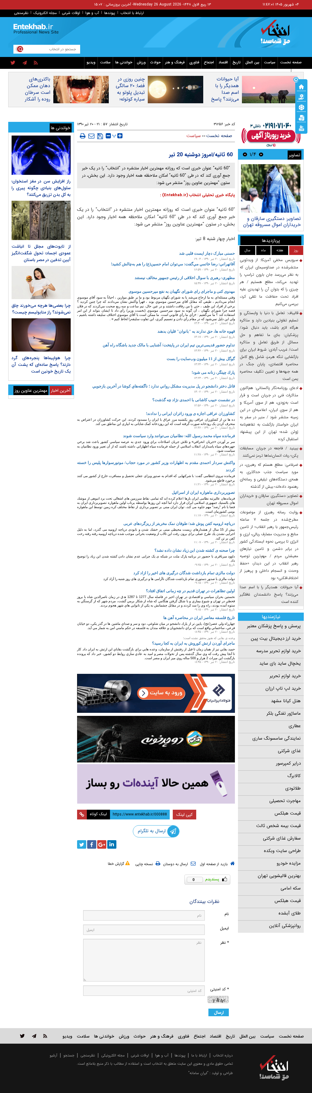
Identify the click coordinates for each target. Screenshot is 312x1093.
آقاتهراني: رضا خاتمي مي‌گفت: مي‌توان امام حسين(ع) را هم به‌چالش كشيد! (173, 264)
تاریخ (236, 62)
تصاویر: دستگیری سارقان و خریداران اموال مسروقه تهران (272, 221)
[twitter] (13, 63)
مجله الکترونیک (45, 13)
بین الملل (252, 62)
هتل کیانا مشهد (286, 701)
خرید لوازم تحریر (285, 676)
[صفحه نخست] (301, 86)
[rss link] (45, 1036)
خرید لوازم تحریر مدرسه (278, 651)
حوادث (155, 62)
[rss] (36, 63)
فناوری (194, 62)
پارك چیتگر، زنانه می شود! (213, 372)
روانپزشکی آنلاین (285, 925)
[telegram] (24, 63)
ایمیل (224, 928)
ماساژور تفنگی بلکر (284, 713)
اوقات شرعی (71, 13)
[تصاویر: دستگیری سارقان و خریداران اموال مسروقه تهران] (270, 188)
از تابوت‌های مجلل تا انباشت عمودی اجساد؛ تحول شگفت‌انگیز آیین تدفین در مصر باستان (41, 253)
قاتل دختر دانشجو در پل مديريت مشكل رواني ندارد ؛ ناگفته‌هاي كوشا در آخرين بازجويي (163, 386)
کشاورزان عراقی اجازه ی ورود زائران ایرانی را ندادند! (190, 413)
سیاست (269, 62)
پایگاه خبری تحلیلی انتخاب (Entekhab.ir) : (197, 195)
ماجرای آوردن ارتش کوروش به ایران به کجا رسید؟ (193, 643)
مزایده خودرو (289, 863)
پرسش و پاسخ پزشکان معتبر (274, 626)
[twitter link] (22, 1036)
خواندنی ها (123, 62)
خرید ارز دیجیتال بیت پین (276, 638)
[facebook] (91, 844)
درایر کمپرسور (288, 763)
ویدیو (91, 62)
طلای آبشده (289, 913)
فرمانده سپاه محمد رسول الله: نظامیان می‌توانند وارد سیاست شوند (179, 435)
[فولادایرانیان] (156, 693)
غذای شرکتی (289, 751)
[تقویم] (301, 117)
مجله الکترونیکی (113, 1055)
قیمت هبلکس (288, 813)
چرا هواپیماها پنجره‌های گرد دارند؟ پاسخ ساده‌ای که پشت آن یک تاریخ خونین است (41, 365)
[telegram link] (34, 1036)
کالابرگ (294, 776)
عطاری (295, 726)
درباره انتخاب (223, 1055)
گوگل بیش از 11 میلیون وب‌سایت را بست (201, 358)
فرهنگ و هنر (175, 62)
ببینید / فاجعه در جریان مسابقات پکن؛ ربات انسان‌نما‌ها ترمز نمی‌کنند (269, 452)
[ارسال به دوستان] (91, 136)
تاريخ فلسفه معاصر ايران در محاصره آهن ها (199, 617)
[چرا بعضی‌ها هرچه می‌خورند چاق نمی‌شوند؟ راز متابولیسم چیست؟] (41, 282)
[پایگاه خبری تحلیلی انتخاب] (277, 35)
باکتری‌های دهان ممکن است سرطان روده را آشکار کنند (37, 92)
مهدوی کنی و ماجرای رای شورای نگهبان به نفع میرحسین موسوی (182, 291)
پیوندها (109, 13)
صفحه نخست (291, 62)
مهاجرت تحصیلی (285, 801)
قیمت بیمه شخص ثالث (278, 825)
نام (227, 914)
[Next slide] (245, 154)
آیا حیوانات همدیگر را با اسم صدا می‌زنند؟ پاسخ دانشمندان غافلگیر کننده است (225, 99)
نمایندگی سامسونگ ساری (276, 738)
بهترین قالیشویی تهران (279, 875)
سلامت (105, 62)
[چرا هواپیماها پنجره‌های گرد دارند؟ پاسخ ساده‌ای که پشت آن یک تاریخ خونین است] (41, 335)
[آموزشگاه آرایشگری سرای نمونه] (156, 784)
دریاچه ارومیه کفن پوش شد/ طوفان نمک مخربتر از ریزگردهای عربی (179, 523)
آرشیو (53, 1055)
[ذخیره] (100, 136)
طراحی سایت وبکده (282, 850)
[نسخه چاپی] (83, 136)
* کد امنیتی (219, 989)
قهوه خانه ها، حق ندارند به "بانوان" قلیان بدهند (196, 331)
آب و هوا (92, 13)
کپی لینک (184, 814)
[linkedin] (111, 844)
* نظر (224, 942)
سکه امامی (291, 888)
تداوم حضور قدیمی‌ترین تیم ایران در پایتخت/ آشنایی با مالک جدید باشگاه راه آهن (169, 345)
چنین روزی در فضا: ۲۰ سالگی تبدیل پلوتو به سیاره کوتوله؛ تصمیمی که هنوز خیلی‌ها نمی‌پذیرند (128, 99)
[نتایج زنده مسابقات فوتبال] (301, 127)
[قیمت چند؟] (301, 96)
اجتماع (209, 62)
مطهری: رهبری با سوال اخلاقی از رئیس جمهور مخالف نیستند (185, 277)
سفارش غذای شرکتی (282, 838)
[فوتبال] (301, 106)
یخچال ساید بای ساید (280, 663)
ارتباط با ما (199, 1055)
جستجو (68, 1055)
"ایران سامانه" (198, 1073)
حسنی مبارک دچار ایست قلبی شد (207, 253)
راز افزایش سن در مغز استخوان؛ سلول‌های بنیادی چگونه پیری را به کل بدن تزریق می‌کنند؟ (41, 188)
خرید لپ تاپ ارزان (283, 688)
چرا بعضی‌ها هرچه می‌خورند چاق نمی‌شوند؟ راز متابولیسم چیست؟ (41, 309)
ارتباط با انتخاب (132, 13)
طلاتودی (293, 788)
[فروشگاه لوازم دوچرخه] (156, 739)
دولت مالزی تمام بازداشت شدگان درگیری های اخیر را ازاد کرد (184, 573)
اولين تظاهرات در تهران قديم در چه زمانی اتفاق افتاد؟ (190, 591)
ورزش (141, 62)
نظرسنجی (21, 13)
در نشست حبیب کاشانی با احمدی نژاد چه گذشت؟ (193, 400)
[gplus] (101, 844)
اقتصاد (223, 62)
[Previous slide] (261, 154)
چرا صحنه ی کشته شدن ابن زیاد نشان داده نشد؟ (194, 550)
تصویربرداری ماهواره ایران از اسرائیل (203, 492)
